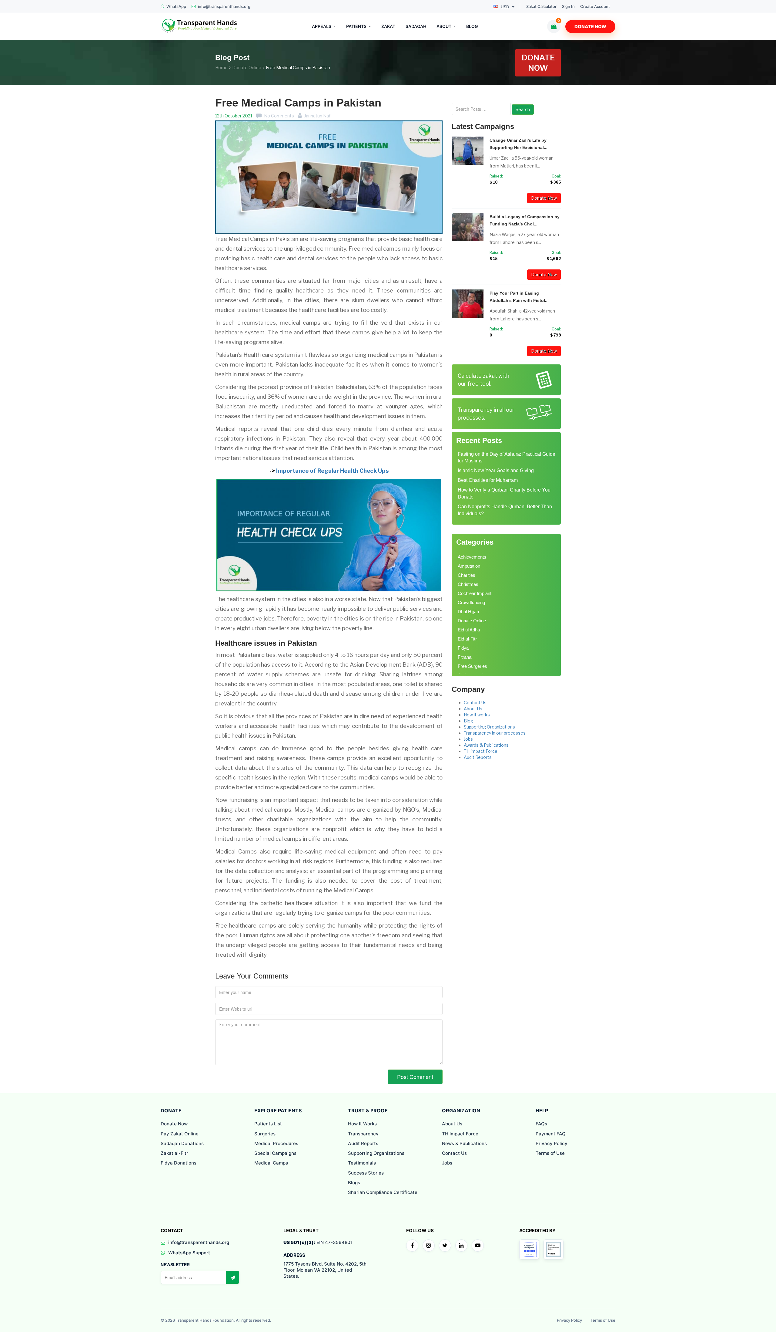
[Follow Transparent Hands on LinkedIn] (461, 1245)
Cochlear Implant (474, 593)
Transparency (363, 1134)
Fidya (463, 648)
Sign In (568, 6)
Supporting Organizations (489, 726)
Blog (468, 720)
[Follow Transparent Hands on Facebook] (412, 1245)
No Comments (279, 115)
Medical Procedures (276, 1143)
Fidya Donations (178, 1163)
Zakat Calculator (541, 6)
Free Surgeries (472, 666)
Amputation (469, 566)
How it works (477, 714)
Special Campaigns (275, 1153)
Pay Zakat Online (180, 1134)
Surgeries (265, 1134)
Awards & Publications (486, 745)
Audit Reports (478, 757)
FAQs (541, 1124)
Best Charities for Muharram (488, 480)
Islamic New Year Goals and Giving (496, 470)
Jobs (468, 739)
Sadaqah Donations (182, 1143)
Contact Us (475, 702)
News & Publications (464, 1143)
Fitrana (464, 657)
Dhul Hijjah (468, 611)
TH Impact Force (480, 751)
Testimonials (362, 1163)
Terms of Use (550, 1153)
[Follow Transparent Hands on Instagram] (429, 1245)
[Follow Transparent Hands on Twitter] (445, 1245)
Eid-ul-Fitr (467, 638)
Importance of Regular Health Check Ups (332, 470)
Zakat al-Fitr (174, 1153)
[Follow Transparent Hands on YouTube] (478, 1245)
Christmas (468, 584)
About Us (473, 708)
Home (221, 67)
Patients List (268, 1124)
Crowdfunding (471, 602)
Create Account (595, 6)
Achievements (472, 557)
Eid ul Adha (469, 629)
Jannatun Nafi (318, 115)
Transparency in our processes (495, 732)
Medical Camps (271, 1163)
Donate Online (246, 67)
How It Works (362, 1124)
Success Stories (366, 1173)
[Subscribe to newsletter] (232, 1277)
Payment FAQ (551, 1134)
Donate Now (590, 26)
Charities (466, 575)
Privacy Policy (551, 1143)
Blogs (354, 1182)
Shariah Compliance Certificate (382, 1192)
